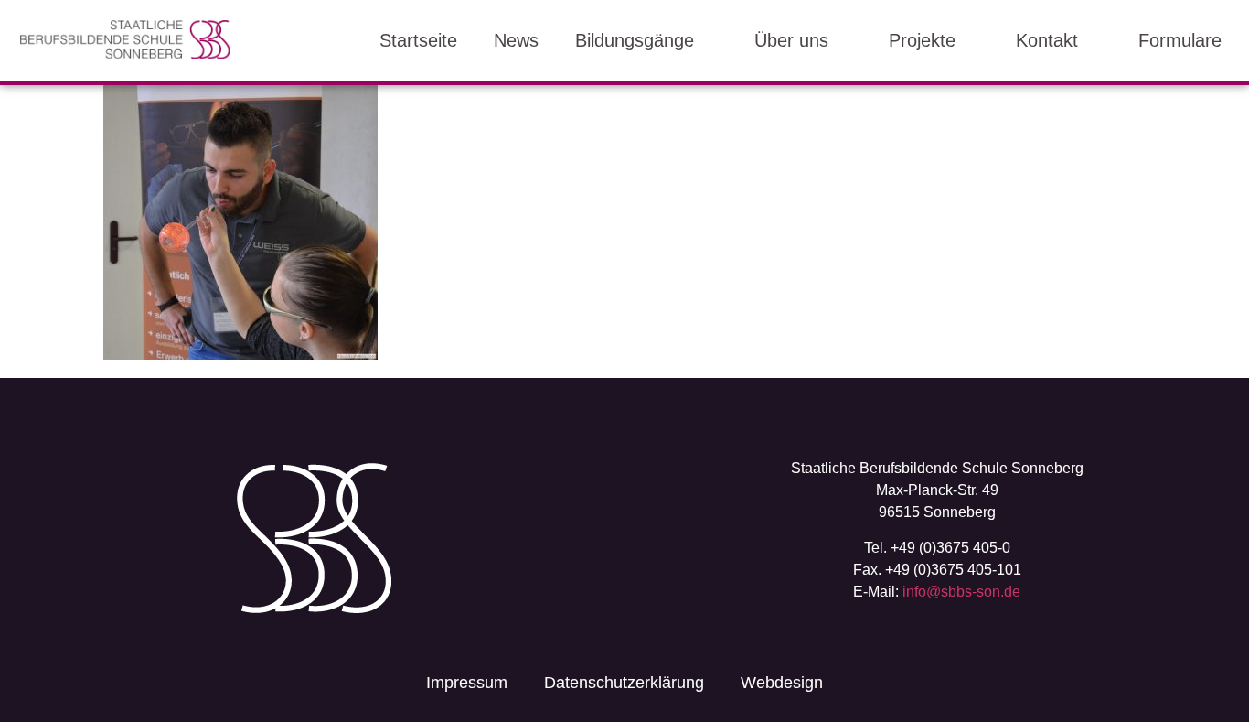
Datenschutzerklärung (624, 683)
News (516, 40)
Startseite (418, 40)
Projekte (922, 40)
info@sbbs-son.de (961, 591)
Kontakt (1047, 40)
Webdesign (782, 683)
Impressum (466, 683)
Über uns (791, 40)
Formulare (1180, 40)
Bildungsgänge (634, 40)
